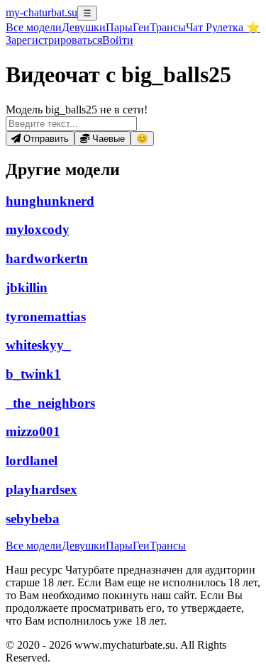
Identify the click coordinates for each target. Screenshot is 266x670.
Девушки (84, 27)
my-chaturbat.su (41, 12)
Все (34, 27)
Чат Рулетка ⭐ (223, 27)
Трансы (168, 27)
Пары (119, 27)
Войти (117, 40)
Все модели (34, 546)
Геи (141, 27)
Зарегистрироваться (54, 40)
